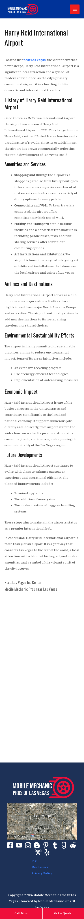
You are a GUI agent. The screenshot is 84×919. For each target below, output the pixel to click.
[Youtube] (19, 845)
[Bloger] (37, 845)
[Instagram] (28, 845)
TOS (34, 861)
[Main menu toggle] (75, 9)
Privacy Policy (42, 873)
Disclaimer (40, 867)
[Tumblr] (55, 845)
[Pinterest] (46, 845)
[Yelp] (47, 852)
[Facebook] (10, 845)
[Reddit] (72, 845)
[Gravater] (63, 845)
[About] (38, 852)
